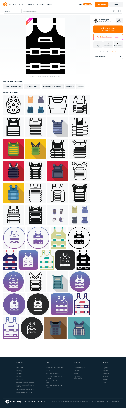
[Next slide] (87, 86)
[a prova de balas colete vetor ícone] (14, 238)
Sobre (76, 373)
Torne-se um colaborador (78, 377)
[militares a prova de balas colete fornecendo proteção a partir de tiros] (80, 127)
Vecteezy (19, 370)
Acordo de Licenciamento (54, 368)
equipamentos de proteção (52, 86)
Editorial (40, 4)
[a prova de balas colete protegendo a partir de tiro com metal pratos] (80, 149)
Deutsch (105, 376)
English (105, 368)
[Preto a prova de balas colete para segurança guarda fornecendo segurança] (57, 149)
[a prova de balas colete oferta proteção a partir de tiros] (55, 328)
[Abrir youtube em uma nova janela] (44, 401)
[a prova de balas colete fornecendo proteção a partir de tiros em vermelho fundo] (13, 171)
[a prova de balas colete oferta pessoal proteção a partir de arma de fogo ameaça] (80, 105)
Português (106, 373)
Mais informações (100, 56)
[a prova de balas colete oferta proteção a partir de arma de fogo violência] (80, 171)
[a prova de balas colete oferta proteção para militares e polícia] (80, 193)
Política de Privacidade (98, 401)
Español (105, 370)
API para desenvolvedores (25, 382)
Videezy (19, 373)
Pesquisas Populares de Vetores (54, 377)
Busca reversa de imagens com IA (25, 386)
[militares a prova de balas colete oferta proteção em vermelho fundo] (13, 149)
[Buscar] (114, 11)
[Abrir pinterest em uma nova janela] (35, 401)
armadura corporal (32, 86)
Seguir (119, 22)
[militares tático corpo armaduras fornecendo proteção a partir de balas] (13, 127)
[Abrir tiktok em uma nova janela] (38, 401)
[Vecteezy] (5, 4)
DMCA (48, 370)
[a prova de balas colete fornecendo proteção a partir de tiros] (35, 171)
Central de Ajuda (79, 368)
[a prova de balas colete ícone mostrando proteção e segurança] (35, 281)
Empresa (19, 376)
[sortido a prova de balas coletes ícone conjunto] (35, 105)
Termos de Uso (85, 401)
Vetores (11, 4)
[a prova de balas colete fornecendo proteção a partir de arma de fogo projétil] (57, 127)
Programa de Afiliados (53, 373)
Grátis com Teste (108, 29)
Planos (80, 4)
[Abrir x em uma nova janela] (41, 401)
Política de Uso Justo (113, 401)
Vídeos (29, 4)
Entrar (116, 4)
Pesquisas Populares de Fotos (54, 381)
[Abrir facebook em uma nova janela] (25, 401)
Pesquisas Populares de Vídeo (54, 386)
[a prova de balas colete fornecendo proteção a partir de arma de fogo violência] (57, 193)
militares (81, 86)
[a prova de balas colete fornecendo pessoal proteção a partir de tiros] (35, 193)
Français (105, 379)
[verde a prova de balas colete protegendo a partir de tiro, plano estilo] (35, 149)
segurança (70, 86)
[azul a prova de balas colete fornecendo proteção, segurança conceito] (13, 193)
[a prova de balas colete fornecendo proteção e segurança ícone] (35, 127)
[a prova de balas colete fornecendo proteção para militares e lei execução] (57, 281)
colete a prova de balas (13, 86)
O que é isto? (112, 52)
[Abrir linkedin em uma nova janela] (32, 401)
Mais (49, 4)
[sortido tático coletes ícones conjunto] (80, 215)
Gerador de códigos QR (24, 392)
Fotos (21, 4)
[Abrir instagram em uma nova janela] (28, 401)
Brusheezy (19, 368)
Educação (19, 379)
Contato (76, 370)
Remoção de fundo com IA (25, 389)
